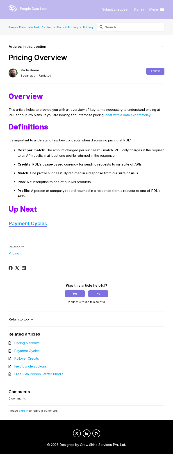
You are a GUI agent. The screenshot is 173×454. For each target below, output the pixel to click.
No (98, 293)
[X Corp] (17, 268)
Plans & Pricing (67, 27)
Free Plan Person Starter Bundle (39, 374)
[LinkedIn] (24, 268)
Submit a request (115, 9)
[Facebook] (11, 268)
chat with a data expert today (127, 115)
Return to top (19, 319)
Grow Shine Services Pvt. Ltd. (103, 445)
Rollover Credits (26, 358)
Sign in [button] (139, 9)
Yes (74, 293)
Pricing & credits (27, 343)
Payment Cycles (28, 223)
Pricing (88, 27)
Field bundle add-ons (30, 366)
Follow (155, 71)
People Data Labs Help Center (30, 27)
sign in (23, 410)
